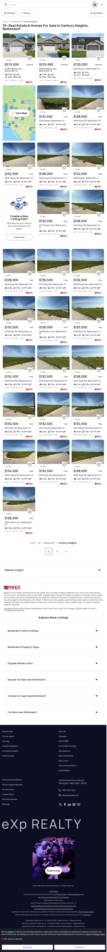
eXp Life (62, 731)
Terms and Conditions (11, 780)
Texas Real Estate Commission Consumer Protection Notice (53, 909)
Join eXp (5, 741)
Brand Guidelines (9, 799)
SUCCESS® (64, 741)
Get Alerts (98, 13)
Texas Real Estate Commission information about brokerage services (53, 906)
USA (32, 542)
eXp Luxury (63, 761)
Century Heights (67, 542)
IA (39, 542)
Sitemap (5, 804)
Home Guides (8, 756)
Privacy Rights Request (12, 785)
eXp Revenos (64, 751)
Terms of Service (74, 894)
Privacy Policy (8, 789)
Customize (79, 947)
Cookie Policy (8, 794)
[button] (53, 570)
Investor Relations (10, 746)
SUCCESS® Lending (67, 746)
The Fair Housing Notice (86, 912)
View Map (21, 113)
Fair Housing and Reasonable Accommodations (53, 897)
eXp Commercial (66, 756)
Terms (88, 934)
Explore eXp (7, 731)
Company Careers (10, 751)
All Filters (11, 13)
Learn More (87, 915)
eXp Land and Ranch (68, 766)
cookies (10, 932)
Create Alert (19, 237)
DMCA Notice (53, 891)
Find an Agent (8, 736)
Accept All (27, 947)
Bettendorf (49, 542)
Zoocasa (62, 736)
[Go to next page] (66, 551)
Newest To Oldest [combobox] (27, 13)
